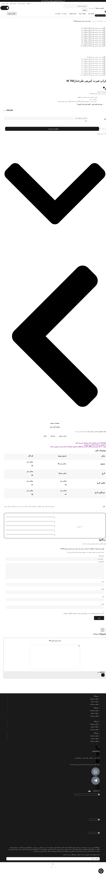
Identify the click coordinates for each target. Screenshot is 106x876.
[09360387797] (98, 748)
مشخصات (52, 436)
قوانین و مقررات (94, 704)
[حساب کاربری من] (3, 13)
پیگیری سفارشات (94, 699)
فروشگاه (96, 696)
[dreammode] (98, 787)
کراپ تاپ (81, 431)
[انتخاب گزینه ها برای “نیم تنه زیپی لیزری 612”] (103, 675)
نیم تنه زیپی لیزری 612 (55, 640)
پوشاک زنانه (100, 21)
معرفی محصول (63, 436)
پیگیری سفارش (11, 13)
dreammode (96, 791)
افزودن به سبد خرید (53, 128)
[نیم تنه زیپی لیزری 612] (55, 657)
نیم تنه (93, 21)
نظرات (45, 436)
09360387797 (96, 751)
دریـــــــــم (96, 8)
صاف (86, 121)
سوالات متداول (94, 701)
